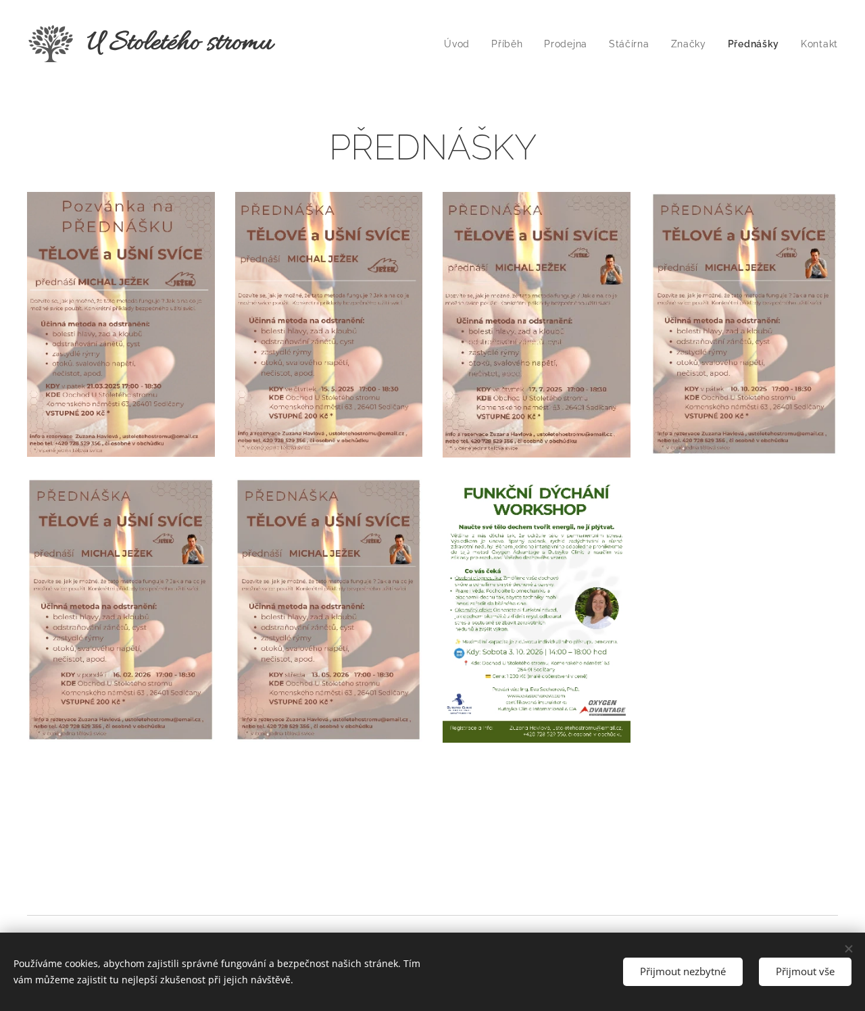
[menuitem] (460, 44)
